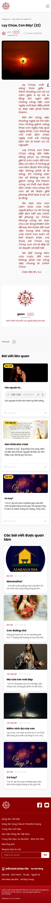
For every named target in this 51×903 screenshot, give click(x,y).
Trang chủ (5, 19)
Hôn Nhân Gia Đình (10, 879)
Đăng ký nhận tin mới (11, 849)
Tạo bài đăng (37, 869)
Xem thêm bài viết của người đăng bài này (25, 320)
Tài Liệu (26, 874)
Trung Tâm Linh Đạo (11, 829)
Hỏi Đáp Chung (27, 879)
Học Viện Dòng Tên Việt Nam (16, 834)
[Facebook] (39, 805)
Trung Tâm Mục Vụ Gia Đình (15, 839)
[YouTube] (46, 805)
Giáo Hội (5, 874)
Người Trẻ (35, 874)
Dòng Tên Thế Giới (11, 819)
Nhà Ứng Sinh (8, 844)
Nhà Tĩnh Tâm (37, 839)
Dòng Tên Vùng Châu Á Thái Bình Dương (21, 824)
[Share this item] (45, 413)
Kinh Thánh (16, 874)
